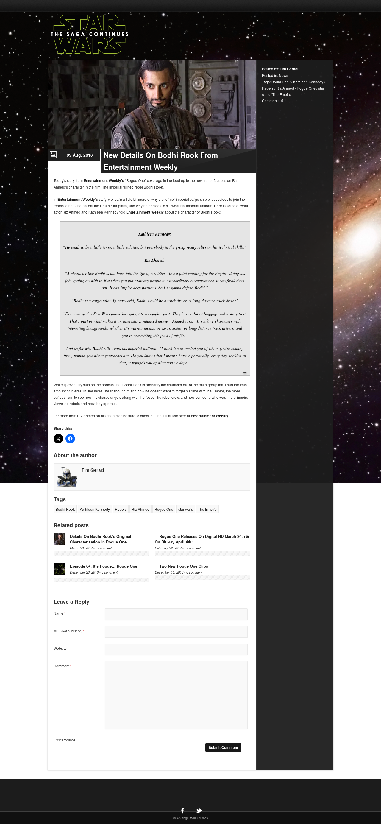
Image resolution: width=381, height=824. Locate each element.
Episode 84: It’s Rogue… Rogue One (103, 566)
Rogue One (163, 509)
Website (60, 648)
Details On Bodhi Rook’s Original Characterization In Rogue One (100, 539)
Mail (69, 630)
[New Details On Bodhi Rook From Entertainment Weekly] (152, 104)
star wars (185, 509)
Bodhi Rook (65, 509)
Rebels (121, 509)
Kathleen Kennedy (95, 509)
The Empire (207, 509)
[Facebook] (182, 810)
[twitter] (198, 810)
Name (59, 613)
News (283, 75)
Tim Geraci (93, 470)
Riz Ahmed (140, 509)
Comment (62, 665)
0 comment (104, 548)
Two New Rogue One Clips (183, 566)
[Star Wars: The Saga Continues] (120, 34)
